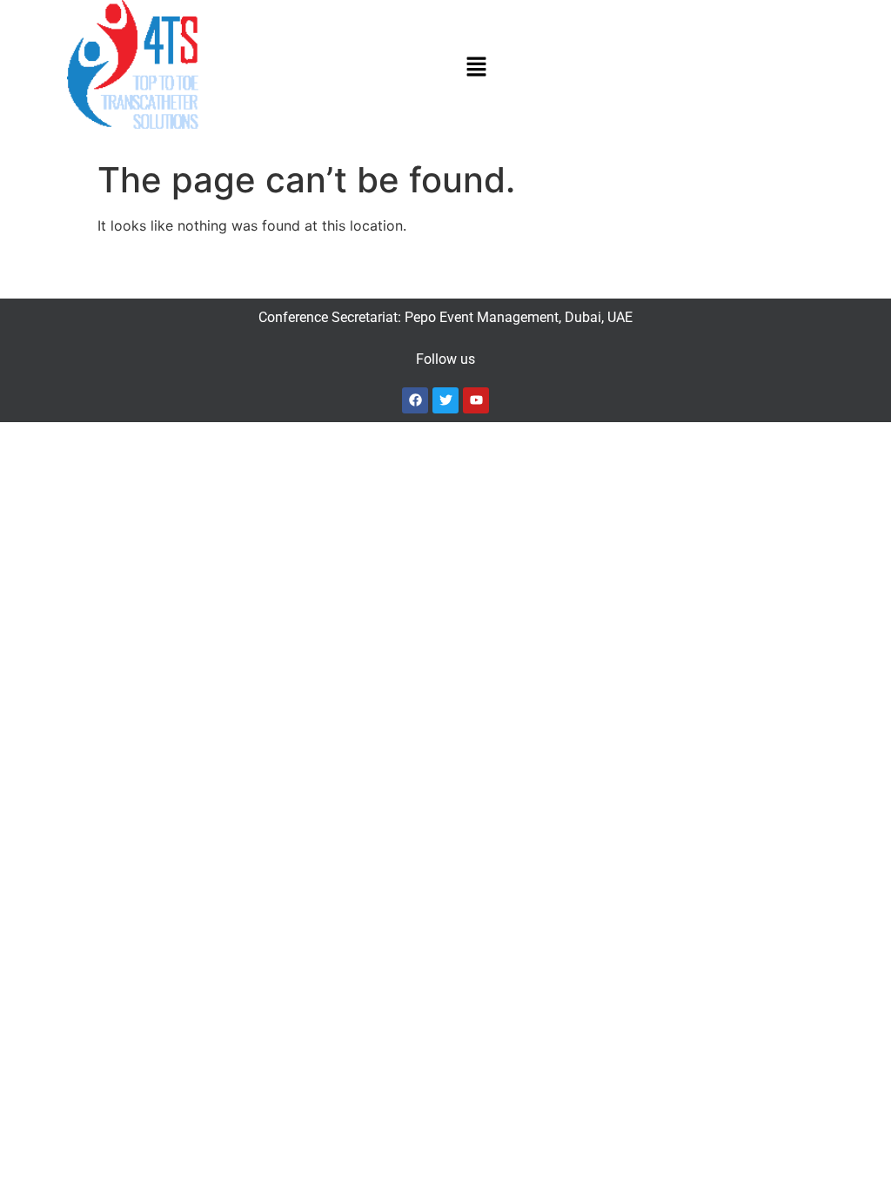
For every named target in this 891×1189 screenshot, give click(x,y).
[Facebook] (415, 400)
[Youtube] (476, 400)
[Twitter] (445, 400)
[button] (476, 67)
